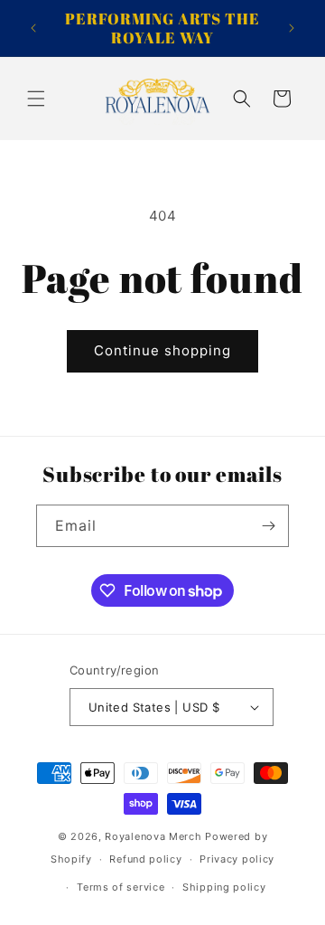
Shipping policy (224, 887)
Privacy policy (237, 859)
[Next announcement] (291, 28)
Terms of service (120, 887)
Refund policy (145, 859)
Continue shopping (162, 350)
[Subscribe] (268, 526)
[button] (36, 98)
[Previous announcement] (33, 28)
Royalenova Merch (153, 836)
